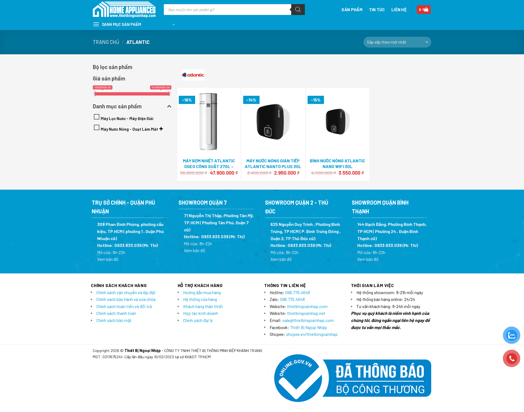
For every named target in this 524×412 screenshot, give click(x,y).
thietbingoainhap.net (306, 313)
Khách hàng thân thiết (203, 306)
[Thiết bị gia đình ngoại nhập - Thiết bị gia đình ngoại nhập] (124, 9)
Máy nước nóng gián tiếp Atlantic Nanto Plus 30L (273, 163)
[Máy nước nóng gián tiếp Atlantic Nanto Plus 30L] (273, 122)
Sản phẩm (351, 9)
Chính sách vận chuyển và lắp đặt (126, 292)
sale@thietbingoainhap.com (308, 320)
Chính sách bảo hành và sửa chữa (126, 299)
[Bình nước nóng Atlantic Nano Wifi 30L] (338, 121)
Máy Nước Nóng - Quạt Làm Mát (129, 129)
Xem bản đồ (107, 259)
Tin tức (377, 9)
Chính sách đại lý (198, 320)
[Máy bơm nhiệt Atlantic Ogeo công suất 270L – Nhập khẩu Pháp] (209, 122)
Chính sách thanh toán (116, 313)
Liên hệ (399, 9)
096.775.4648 (297, 292)
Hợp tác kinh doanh (200, 313)
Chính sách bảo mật (114, 320)
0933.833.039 (128, 245)
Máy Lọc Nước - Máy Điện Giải (127, 118)
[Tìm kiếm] (298, 9)
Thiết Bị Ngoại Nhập (308, 327)
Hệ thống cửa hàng (200, 299)
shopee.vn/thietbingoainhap (312, 334)
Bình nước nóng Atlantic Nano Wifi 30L (337, 163)
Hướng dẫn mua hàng (202, 292)
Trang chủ (106, 42)
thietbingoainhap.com (307, 306)
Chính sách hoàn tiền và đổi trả (124, 306)
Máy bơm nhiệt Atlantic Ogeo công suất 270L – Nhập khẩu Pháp (209, 166)
